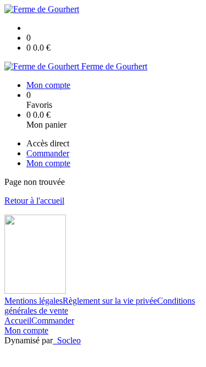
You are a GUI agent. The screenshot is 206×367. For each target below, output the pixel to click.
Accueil (17, 320)
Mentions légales (33, 300)
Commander (52, 320)
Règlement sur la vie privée (110, 300)
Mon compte (26, 330)
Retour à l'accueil (34, 200)
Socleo (69, 340)
